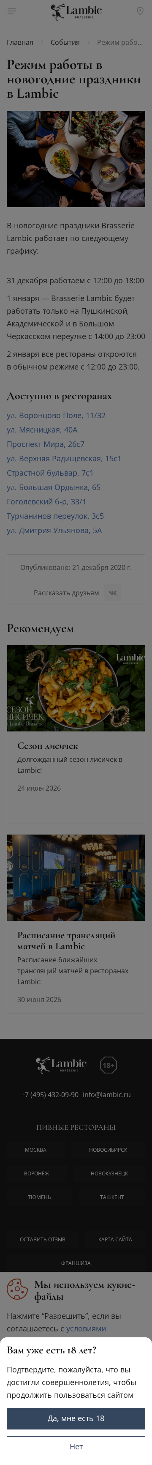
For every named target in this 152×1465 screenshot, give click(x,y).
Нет (76, 1446)
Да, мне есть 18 (76, 1418)
